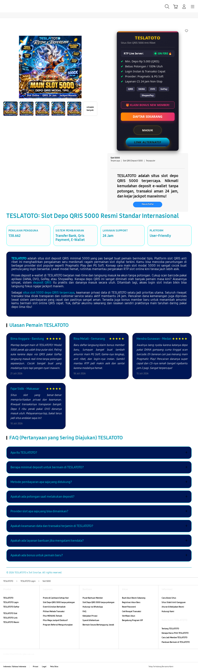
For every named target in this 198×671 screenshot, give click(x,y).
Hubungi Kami (168, 611)
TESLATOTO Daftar (11, 607)
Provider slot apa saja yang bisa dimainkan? (99, 511)
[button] (175, 6)
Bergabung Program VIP (132, 620)
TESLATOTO (18, 258)
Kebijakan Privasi (90, 616)
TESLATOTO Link (10, 618)
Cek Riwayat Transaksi (131, 611)
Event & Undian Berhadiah (54, 607)
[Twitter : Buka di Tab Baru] (182, 666)
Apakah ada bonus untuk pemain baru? (99, 555)
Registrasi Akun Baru (131, 602)
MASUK (147, 130)
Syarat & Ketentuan (91, 620)
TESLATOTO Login (11, 602)
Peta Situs (54, 667)
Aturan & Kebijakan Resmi (173, 607)
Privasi (35, 667)
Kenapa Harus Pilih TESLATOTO (175, 633)
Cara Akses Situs (169, 598)
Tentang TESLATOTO (170, 629)
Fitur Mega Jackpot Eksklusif (55, 620)
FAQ (84, 611)
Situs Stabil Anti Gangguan (174, 602)
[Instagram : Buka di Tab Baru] (187, 666)
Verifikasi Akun (128, 616)
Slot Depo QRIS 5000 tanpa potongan (59, 602)
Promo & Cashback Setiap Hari (56, 598)
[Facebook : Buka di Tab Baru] (177, 666)
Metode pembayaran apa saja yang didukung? (99, 482)
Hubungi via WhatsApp (93, 607)
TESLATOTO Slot (10, 613)
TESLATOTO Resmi (11, 622)
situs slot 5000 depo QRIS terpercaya (48, 292)
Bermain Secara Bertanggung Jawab (98, 625)
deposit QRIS (42, 282)
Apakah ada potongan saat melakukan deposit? (99, 496)
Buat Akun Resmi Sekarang (133, 598)
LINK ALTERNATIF (147, 142)
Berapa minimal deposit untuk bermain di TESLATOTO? (99, 467)
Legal (44, 667)
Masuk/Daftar (148, 204)
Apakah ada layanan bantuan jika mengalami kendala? (99, 540)
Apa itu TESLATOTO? (99, 452)
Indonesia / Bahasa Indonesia (14, 667)
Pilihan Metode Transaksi (54, 611)
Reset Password (129, 607)
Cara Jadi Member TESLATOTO (174, 637)
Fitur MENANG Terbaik (52, 616)
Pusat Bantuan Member (93, 598)
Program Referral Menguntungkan (58, 625)
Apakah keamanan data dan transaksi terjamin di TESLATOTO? (99, 526)
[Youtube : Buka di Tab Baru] (193, 666)
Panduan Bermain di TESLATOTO (176, 642)
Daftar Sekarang (147, 116)
